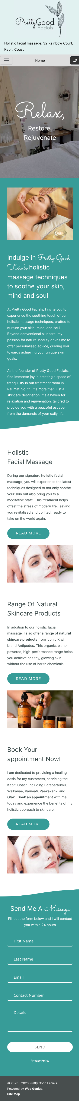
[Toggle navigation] (6, 60)
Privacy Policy (40, 1060)
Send (40, 1046)
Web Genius (33, 1089)
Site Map (13, 1094)
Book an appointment (35, 797)
